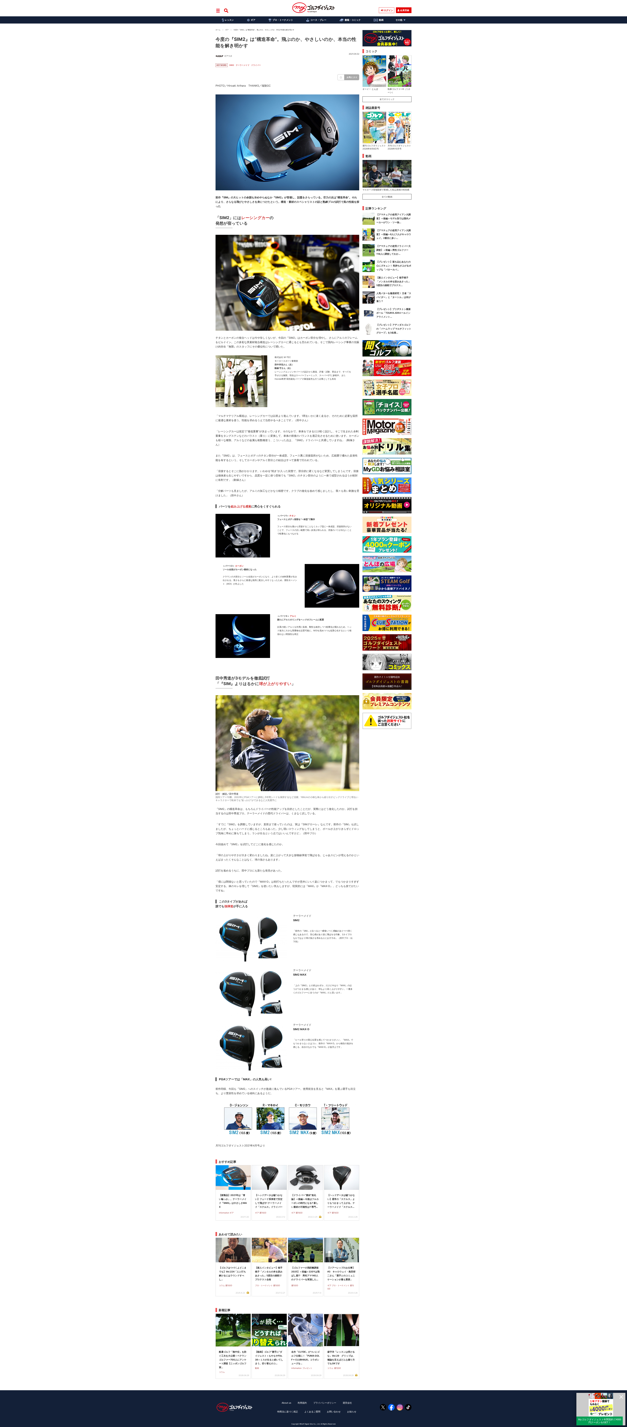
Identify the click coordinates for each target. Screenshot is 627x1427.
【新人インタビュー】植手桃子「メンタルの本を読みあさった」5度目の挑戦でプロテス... (393, 281)
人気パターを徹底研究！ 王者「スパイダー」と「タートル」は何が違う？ (393, 297)
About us (286, 1402)
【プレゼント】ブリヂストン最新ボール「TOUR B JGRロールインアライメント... (393, 313)
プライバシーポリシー (324, 1402)
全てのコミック (387, 99)
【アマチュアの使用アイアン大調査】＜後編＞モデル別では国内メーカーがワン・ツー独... (393, 218)
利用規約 (302, 1402)
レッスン (229, 19)
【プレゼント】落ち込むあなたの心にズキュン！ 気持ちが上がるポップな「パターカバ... (393, 265)
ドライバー (256, 65)
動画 (381, 19)
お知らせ (351, 1411)
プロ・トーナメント (283, 19)
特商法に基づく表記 (287, 1411)
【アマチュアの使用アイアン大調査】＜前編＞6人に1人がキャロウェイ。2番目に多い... (393, 234)
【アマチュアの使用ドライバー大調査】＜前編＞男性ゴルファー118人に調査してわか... (393, 250)
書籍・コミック (353, 19)
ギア (253, 19)
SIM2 (231, 65)
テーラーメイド (242, 65)
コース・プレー (318, 19)
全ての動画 (387, 196)
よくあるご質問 (312, 1411)
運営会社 (347, 1402)
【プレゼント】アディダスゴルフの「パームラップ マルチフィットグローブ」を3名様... (393, 328)
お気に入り (352, 77)
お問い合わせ (334, 1411)
